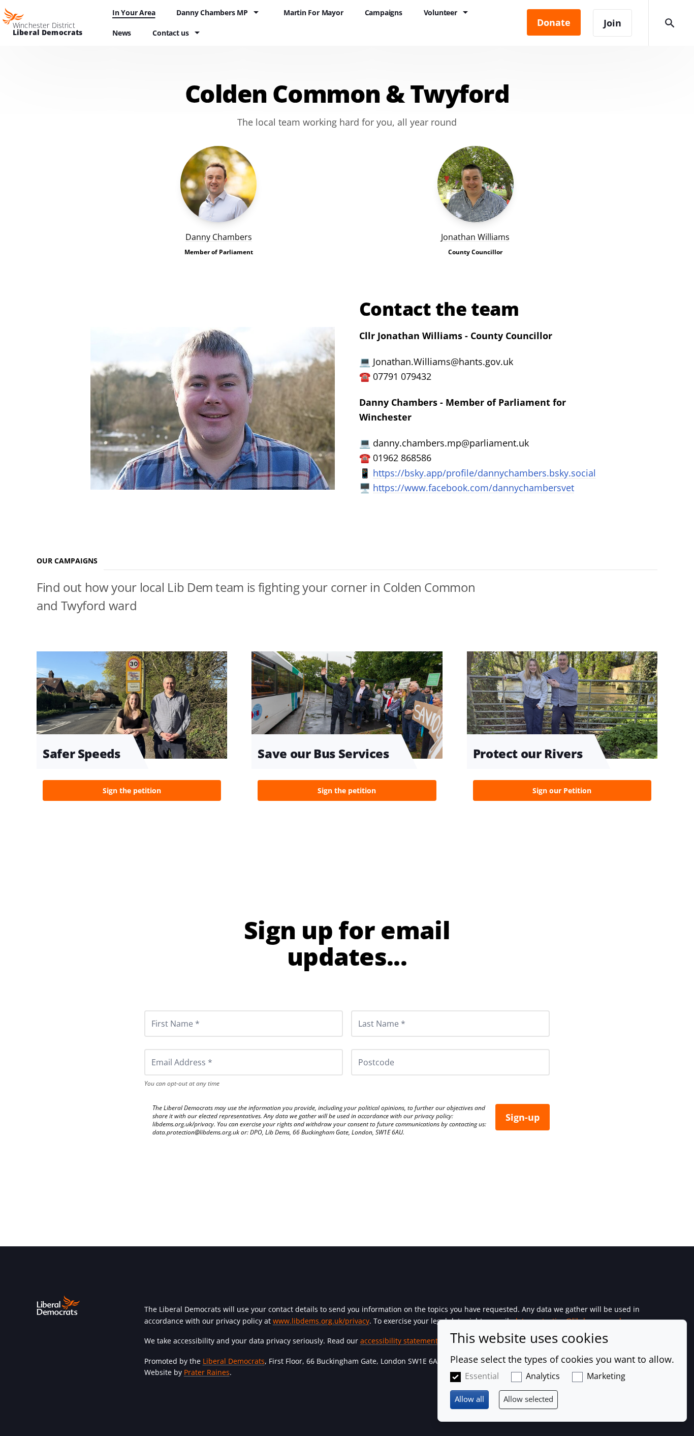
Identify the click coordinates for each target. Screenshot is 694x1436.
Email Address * (168, 1049)
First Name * (163, 1010)
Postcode (364, 1049)
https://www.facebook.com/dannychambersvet (473, 488)
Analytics (543, 1376)
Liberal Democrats (234, 1361)
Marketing (606, 1376)
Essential (482, 1376)
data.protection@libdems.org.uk (195, 1132)
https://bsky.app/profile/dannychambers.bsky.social (484, 473)
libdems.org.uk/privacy (183, 1124)
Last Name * (369, 1010)
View (218, 202)
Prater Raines (207, 1372)
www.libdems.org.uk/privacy (321, 1321)
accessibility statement (399, 1340)
